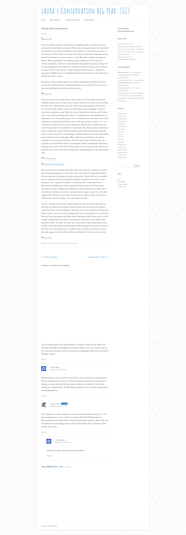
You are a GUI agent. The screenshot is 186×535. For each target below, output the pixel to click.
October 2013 (122, 124)
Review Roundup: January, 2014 (127, 93)
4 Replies (44, 34)
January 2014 (122, 116)
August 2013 (121, 129)
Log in (120, 179)
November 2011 (122, 157)
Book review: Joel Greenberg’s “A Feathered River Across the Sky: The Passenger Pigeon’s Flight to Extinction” (131, 51)
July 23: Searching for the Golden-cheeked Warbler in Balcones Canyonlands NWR (130, 74)
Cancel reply (67, 466)
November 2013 (122, 121)
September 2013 (122, 126)
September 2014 (122, 114)
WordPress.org (122, 187)
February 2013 (122, 145)
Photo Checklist (73, 20)
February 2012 (122, 155)
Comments (122, 184)
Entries (121, 182)
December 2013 (122, 119)
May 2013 (121, 137)
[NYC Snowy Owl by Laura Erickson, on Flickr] (48, 158)
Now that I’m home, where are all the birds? (130, 47)
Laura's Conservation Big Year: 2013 (85, 11)
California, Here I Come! (98, 257)
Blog (43, 20)
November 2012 (122, 152)
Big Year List (55, 20)
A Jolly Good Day (49, 257)
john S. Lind (58, 466)
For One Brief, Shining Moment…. (128, 59)
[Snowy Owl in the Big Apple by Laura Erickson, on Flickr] (52, 164)
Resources (89, 20)
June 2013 (121, 134)
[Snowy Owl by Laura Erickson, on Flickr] (46, 39)
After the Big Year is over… (126, 44)
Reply (43, 359)
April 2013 (121, 139)
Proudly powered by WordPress (49, 526)
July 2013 (121, 132)
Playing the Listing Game (125, 57)
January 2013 (122, 147)
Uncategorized (60, 243)
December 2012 (122, 150)
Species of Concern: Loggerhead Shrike (133, 80)
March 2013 (121, 142)
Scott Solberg (54, 367)
